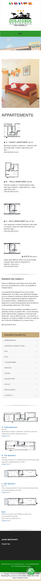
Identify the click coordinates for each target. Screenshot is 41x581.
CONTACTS (8, 395)
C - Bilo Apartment (8, 484)
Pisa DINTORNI (9, 379)
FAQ (6, 351)
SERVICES (7, 368)
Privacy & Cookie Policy (18, 573)
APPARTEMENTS (10, 340)
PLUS (6, 357)
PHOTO (7, 384)
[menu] (20, 34)
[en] (16, 3)
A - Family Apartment (9, 427)
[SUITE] (12, 249)
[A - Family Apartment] (20, 417)
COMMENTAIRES (10, 362)
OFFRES (7, 373)
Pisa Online (22, 576)
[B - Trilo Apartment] (20, 445)
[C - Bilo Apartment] (20, 473)
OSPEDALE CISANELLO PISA (14, 346)
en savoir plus (11, 152)
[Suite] (20, 502)
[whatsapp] (31, 571)
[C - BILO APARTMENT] (12, 209)
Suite (3, 512)
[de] (25, 3)
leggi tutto (6, 436)
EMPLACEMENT (9, 390)
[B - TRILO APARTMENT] (12, 170)
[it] (11, 3)
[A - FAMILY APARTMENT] (12, 130)
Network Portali (23, 578)
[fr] (20, 3)
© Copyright (5, 573)
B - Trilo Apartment (9, 455)
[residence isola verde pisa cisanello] (20, 18)
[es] (30, 3)
